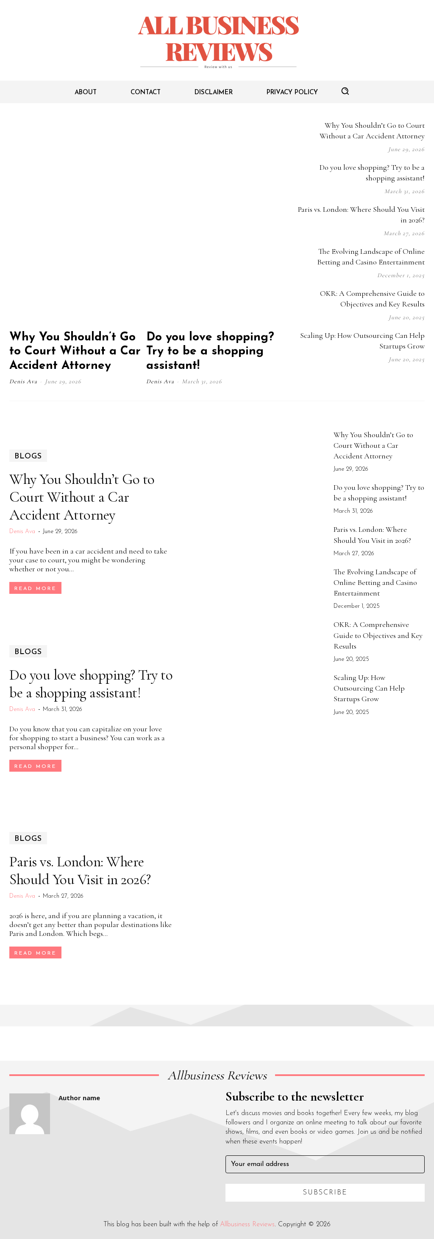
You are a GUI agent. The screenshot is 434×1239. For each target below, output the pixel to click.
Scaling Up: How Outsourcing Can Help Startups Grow (369, 688)
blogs (28, 457)
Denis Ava (23, 381)
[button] (345, 91)
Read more (35, 588)
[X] (405, 380)
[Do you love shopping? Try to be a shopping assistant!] (213, 221)
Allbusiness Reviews (247, 1224)
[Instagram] (371, 380)
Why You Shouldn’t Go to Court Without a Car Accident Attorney (75, 352)
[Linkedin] (388, 380)
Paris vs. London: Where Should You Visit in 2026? (80, 870)
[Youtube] (422, 380)
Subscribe (325, 1192)
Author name (79, 1097)
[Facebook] (354, 380)
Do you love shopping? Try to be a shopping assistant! (210, 352)
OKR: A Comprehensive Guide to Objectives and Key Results (378, 635)
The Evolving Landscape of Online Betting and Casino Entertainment (375, 582)
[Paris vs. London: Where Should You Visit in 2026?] (255, 895)
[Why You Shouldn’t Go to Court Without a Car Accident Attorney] (76, 221)
